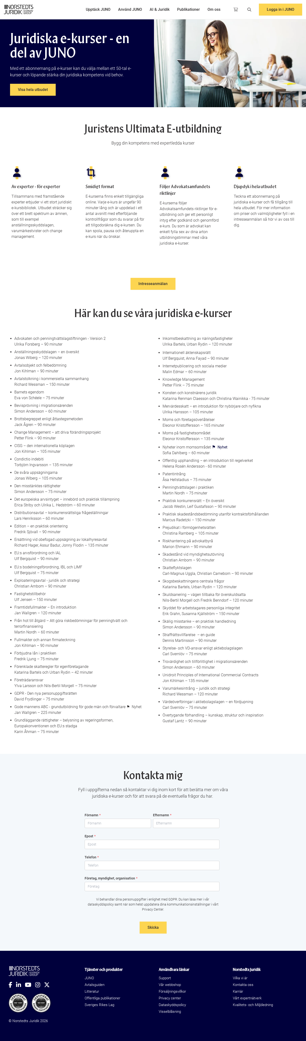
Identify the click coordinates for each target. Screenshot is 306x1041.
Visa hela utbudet (33, 89)
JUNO (89, 978)
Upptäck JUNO (98, 9)
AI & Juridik (159, 9)
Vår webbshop (170, 985)
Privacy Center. (153, 909)
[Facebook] (12, 985)
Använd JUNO (130, 9)
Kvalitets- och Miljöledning (253, 1005)
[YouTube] (30, 985)
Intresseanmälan (153, 283)
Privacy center (170, 998)
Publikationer (188, 9)
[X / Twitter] (49, 985)
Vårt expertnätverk (247, 998)
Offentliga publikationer (102, 998)
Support (165, 978)
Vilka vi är (240, 978)
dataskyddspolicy (101, 904)
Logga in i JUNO (280, 9)
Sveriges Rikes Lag (99, 1005)
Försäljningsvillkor (172, 991)
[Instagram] (39, 985)
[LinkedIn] (20, 985)
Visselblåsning (170, 1011)
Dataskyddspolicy (172, 1005)
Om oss (214, 9)
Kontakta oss (243, 985)
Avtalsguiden (94, 985)
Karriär (238, 991)
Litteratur (92, 991)
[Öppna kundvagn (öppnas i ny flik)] (236, 9)
